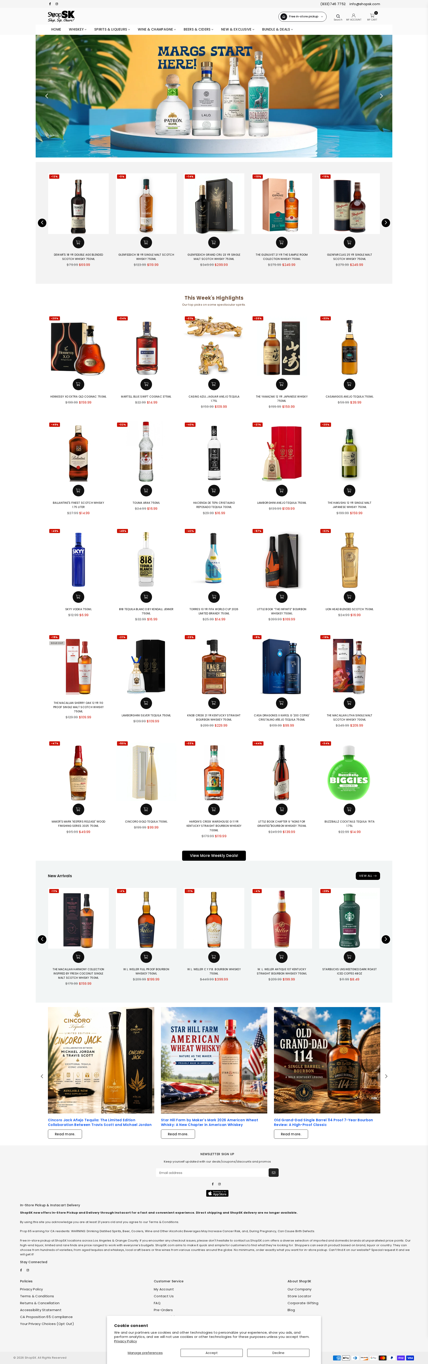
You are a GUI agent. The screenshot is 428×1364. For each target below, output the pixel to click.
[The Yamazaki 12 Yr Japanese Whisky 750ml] (281, 345)
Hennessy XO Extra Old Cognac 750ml (78, 396)
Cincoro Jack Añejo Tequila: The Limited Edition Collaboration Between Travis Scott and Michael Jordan (100, 1122)
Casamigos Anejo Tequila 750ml (349, 396)
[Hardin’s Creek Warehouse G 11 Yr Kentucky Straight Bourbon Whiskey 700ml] (214, 770)
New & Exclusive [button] (237, 29)
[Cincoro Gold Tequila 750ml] (146, 770)
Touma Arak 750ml (146, 503)
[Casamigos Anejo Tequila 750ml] (349, 345)
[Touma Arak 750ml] (146, 451)
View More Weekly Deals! (214, 855)
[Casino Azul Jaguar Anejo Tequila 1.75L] (214, 345)
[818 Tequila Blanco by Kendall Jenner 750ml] (146, 558)
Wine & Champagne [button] (156, 29)
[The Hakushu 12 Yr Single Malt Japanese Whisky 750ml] (349, 451)
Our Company (299, 1289)
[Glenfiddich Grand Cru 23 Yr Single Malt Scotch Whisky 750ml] (171, 203)
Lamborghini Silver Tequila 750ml (146, 715)
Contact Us (164, 1296)
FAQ (157, 1303)
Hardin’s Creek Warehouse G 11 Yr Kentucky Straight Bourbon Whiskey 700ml (214, 826)
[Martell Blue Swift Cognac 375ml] (146, 345)
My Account (164, 1289)
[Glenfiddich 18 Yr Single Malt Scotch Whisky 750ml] (103, 203)
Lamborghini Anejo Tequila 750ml (281, 503)
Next (381, 96)
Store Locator (299, 1296)
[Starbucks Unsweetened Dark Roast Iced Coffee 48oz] (349, 918)
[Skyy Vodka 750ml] (78, 558)
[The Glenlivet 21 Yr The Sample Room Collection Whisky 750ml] (239, 203)
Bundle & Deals (276, 29)
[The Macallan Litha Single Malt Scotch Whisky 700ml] (349, 664)
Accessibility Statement (41, 1310)
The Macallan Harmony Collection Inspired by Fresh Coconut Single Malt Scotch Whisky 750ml (78, 973)
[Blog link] (101, 1060)
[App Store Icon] (217, 1193)
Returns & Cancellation (40, 1303)
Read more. (65, 1134)
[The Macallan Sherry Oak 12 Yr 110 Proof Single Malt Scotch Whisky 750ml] (78, 664)
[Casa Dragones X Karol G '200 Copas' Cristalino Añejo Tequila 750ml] (281, 664)
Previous (46, 96)
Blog (291, 1310)
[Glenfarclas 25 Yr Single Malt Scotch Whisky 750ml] (306, 203)
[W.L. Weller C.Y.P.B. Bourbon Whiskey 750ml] (214, 918)
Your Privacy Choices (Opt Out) (47, 1323)
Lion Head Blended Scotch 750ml (350, 609)
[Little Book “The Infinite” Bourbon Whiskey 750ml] (281, 558)
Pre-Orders (163, 1310)
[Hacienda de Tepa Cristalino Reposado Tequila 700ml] (214, 451)
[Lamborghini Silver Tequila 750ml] (146, 664)
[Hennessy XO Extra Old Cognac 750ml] (78, 345)
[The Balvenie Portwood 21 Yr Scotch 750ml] (374, 203)
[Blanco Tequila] (214, 96)
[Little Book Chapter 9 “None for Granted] (281, 770)
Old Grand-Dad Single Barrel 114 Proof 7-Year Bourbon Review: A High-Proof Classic (323, 1122)
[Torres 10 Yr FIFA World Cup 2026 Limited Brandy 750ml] (214, 558)
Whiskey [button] (76, 29)
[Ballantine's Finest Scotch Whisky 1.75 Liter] (78, 451)
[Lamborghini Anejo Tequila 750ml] (281, 451)
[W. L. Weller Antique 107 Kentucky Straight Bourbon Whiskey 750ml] (281, 918)
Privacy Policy (125, 1341)
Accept (212, 1352)
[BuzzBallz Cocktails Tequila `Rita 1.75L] (349, 770)
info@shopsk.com (364, 4)
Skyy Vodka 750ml (78, 609)
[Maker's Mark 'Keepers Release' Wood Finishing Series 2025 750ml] (78, 770)
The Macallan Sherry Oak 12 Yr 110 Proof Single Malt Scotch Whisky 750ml (78, 707)
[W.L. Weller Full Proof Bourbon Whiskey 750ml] (146, 918)
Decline (278, 1352)
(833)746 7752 (333, 4)
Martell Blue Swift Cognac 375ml (146, 396)
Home (56, 29)
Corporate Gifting (303, 1303)
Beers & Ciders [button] (198, 29)
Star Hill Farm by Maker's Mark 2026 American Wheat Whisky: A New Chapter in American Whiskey (209, 1122)
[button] (103, 242)
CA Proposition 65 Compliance (46, 1316)
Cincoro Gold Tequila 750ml (146, 821)
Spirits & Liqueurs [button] (111, 29)
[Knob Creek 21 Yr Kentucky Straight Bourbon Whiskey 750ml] (214, 664)
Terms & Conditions (37, 1296)
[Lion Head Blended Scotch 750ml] (349, 558)
